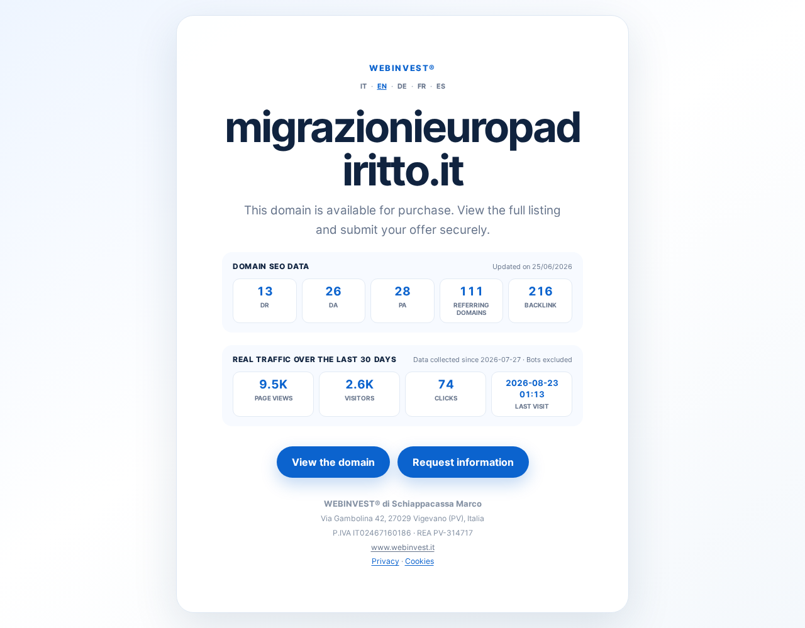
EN (382, 86)
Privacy (385, 561)
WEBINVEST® (402, 68)
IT (363, 86)
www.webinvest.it (403, 547)
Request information (463, 462)
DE (402, 86)
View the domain (333, 462)
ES (440, 86)
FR (422, 86)
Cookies (419, 561)
